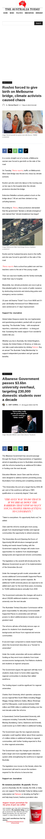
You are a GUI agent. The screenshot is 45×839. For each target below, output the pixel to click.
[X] (10, 150)
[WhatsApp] (15, 150)
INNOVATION (7, 82)
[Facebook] (4, 150)
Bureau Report (13, 105)
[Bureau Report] (4, 105)
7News (15, 208)
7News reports (17, 170)
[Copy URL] (26, 150)
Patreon (35, 347)
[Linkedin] (20, 150)
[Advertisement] (22, 57)
